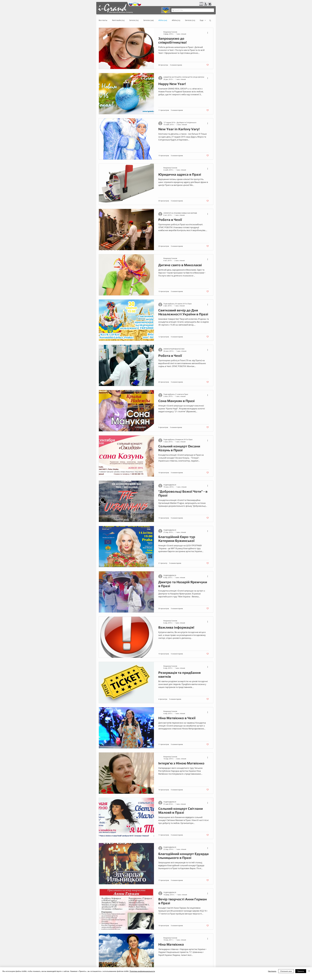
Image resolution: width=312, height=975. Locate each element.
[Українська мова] (135, 4)
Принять (300, 971)
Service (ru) (133, 20)
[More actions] (208, 32)
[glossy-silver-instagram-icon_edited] (201, 4)
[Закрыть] (309, 971)
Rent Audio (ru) (118, 20)
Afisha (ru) (176, 20)
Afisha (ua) (162, 20)
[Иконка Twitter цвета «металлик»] (209, 4)
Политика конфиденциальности (142, 971)
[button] (210, 20)
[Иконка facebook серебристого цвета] (205, 4)
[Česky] (139, 4)
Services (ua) (148, 20)
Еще (201, 20)
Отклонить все (286, 971)
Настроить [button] (272, 971)
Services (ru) (190, 20)
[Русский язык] (131, 4)
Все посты (103, 20)
